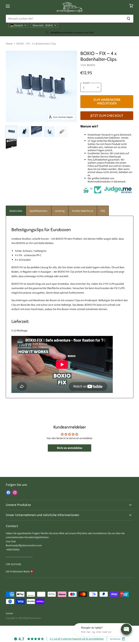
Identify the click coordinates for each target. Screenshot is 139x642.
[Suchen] (129, 18)
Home (9, 43)
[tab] (16, 211)
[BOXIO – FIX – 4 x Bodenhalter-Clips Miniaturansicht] (11, 131)
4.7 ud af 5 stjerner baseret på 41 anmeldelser (77, 639)
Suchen (9, 613)
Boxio (91, 65)
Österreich (43, 25)
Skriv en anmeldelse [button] (69, 448)
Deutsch (18, 25)
